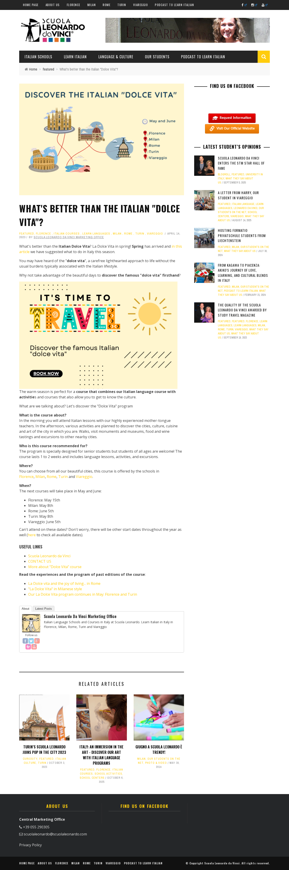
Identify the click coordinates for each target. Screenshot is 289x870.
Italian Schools (38, 56)
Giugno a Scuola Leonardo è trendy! (158, 749)
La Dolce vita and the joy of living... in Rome (64, 583)
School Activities (108, 774)
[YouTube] (34, 646)
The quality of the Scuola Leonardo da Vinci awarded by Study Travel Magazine (242, 309)
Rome (106, 4)
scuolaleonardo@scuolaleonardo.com (55, 834)
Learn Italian (75, 56)
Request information (235, 118)
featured (26, 233)
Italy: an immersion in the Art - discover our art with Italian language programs (101, 755)
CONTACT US (39, 561)
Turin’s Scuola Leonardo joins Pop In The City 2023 (44, 749)
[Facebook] (25, 641)
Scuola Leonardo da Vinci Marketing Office (69, 237)
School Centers (92, 778)
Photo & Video (156, 763)
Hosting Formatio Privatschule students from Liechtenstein (242, 235)
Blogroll (224, 174)
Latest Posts (43, 608)
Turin (121, 4)
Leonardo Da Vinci (245, 208)
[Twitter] (31, 641)
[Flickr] (28, 646)
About (25, 608)
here (32, 534)
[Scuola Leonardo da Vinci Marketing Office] (31, 622)
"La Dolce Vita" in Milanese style (55, 588)
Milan (91, 4)
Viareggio (140, 4)
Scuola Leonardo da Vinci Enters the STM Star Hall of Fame (241, 163)
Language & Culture (115, 56)
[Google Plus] (37, 641)
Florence (73, 4)
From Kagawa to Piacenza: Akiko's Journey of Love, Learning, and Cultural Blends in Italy (243, 273)
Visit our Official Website (236, 128)
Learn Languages (96, 233)
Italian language (243, 204)
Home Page (31, 4)
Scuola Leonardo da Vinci (49, 555)
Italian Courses (67, 233)
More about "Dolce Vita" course (55, 566)
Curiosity (30, 759)
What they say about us (240, 251)
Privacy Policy (30, 844)
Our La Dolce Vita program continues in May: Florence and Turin (82, 594)
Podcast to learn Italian (174, 4)
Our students (157, 56)
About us (53, 4)
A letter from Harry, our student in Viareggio (238, 195)
